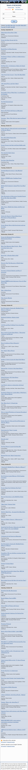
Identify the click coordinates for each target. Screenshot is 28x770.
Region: (14, 16)
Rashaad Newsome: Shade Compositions (11, 455)
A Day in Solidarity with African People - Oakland (13, 695)
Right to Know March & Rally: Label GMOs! (12, 631)
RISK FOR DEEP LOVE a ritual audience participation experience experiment (11, 721)
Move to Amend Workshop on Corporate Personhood (14, 412)
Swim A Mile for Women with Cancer (10, 606)
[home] (12, 1)
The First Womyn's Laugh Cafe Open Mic (11, 446)
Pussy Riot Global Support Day (8, 137)
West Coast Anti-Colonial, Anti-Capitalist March (13, 678)
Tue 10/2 (18, 25)
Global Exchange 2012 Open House (9, 377)
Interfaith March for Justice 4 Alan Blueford (11, 170)
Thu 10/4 (3, 27)
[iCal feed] (2, 740)
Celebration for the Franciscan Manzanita (11, 536)
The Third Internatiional (7, 101)
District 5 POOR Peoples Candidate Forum (11, 178)
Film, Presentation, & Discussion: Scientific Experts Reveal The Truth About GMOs (13, 197)
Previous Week (11, 7)
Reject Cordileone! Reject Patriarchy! (10, 343)
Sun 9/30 (8, 25)
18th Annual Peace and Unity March (10, 83)
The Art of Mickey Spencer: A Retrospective (11, 519)
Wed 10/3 (23, 25)
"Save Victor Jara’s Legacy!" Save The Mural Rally (13, 74)
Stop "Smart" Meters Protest (8, 350)
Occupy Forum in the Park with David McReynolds (13, 145)
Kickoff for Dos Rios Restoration (9, 590)
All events (3, 742)
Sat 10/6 (13, 27)
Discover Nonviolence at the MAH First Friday (12, 497)
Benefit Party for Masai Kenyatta (9, 49)
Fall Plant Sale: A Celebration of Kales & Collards (13, 66)
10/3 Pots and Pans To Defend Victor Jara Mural (12, 325)
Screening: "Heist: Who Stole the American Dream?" (13, 118)
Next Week (18, 7)
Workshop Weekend (6, 624)
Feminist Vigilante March (7, 563)
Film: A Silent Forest (6, 290)
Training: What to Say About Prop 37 (10, 702)
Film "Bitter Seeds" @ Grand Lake (9, 403)
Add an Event (8, 9)
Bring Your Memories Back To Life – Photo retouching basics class (11, 247)
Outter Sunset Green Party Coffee (9, 32)
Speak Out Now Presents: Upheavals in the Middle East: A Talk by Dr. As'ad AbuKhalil (13, 527)
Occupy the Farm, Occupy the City (9, 40)
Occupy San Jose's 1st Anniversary (9, 670)
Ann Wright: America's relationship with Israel (12, 385)
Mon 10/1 (13, 25)
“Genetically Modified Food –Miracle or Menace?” (13, 467)
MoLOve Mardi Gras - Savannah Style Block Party (13, 512)
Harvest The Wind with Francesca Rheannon (11, 110)
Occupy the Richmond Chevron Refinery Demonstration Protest (11, 238)
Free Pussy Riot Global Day (7, 160)
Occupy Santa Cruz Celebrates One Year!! (11, 488)
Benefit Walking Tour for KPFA (8, 598)
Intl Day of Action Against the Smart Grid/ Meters (13, 359)
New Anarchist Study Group (8, 153)
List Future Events (19, 9)
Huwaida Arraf (4, 439)
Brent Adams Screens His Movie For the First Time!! (13, 580)
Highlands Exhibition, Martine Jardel (10, 317)
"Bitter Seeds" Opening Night (8, 504)
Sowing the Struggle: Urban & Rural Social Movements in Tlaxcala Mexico (11, 216)
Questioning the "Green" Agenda (9, 430)
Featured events (11, 742)
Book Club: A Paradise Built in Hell (9, 255)
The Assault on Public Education (9, 687)
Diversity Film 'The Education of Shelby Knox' (12, 263)
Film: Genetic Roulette (6, 298)
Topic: (14, 12)
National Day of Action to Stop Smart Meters (12, 368)
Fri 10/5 (8, 27)
